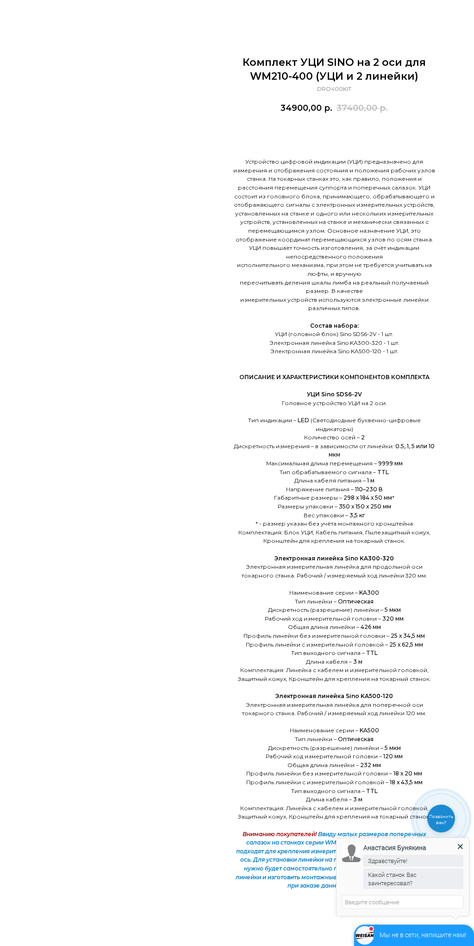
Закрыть (27, 13)
